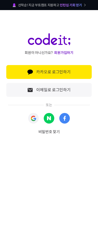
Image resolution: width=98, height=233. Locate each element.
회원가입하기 (63, 52)
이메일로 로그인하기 (53, 90)
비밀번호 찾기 (49, 131)
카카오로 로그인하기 (53, 72)
